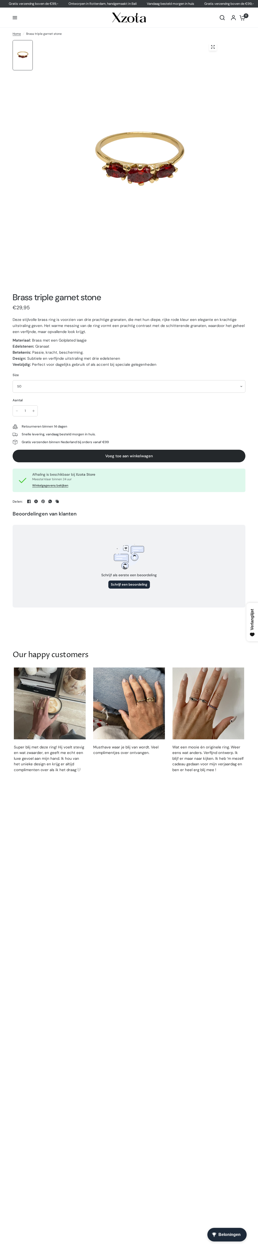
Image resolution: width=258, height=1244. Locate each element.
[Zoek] (222, 18)
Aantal (18, 400)
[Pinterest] (43, 501)
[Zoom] (213, 47)
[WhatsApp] (50, 501)
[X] (36, 501)
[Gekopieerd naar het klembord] (57, 501)
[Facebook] (29, 501)
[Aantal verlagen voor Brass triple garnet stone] (17, 411)
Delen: (18, 501)
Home (17, 34)
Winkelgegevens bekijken (50, 485)
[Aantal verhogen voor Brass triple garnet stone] (33, 411)
